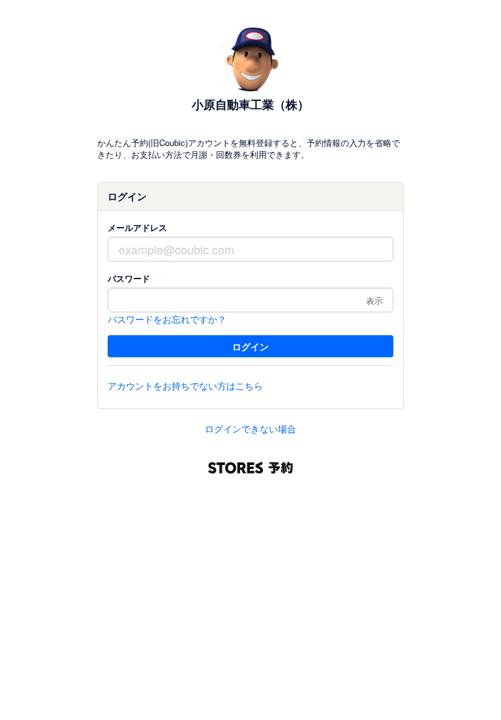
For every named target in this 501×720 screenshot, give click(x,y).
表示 (374, 300)
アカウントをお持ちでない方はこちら (185, 385)
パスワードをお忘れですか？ (167, 318)
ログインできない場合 (250, 428)
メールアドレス (137, 227)
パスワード (129, 278)
